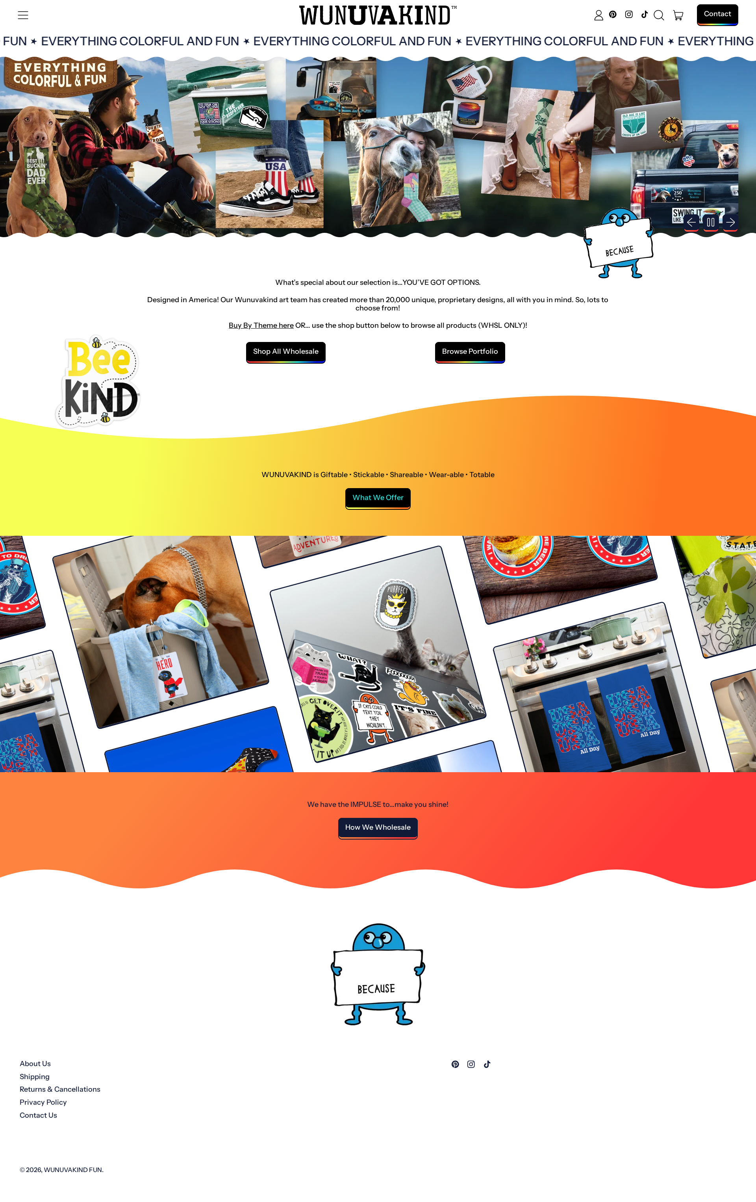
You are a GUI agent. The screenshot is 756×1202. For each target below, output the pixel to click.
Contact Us (38, 1115)
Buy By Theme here (261, 325)
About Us (35, 1063)
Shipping (35, 1076)
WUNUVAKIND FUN (73, 1170)
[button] (659, 15)
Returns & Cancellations (60, 1089)
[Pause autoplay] (711, 222)
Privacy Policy (43, 1102)
